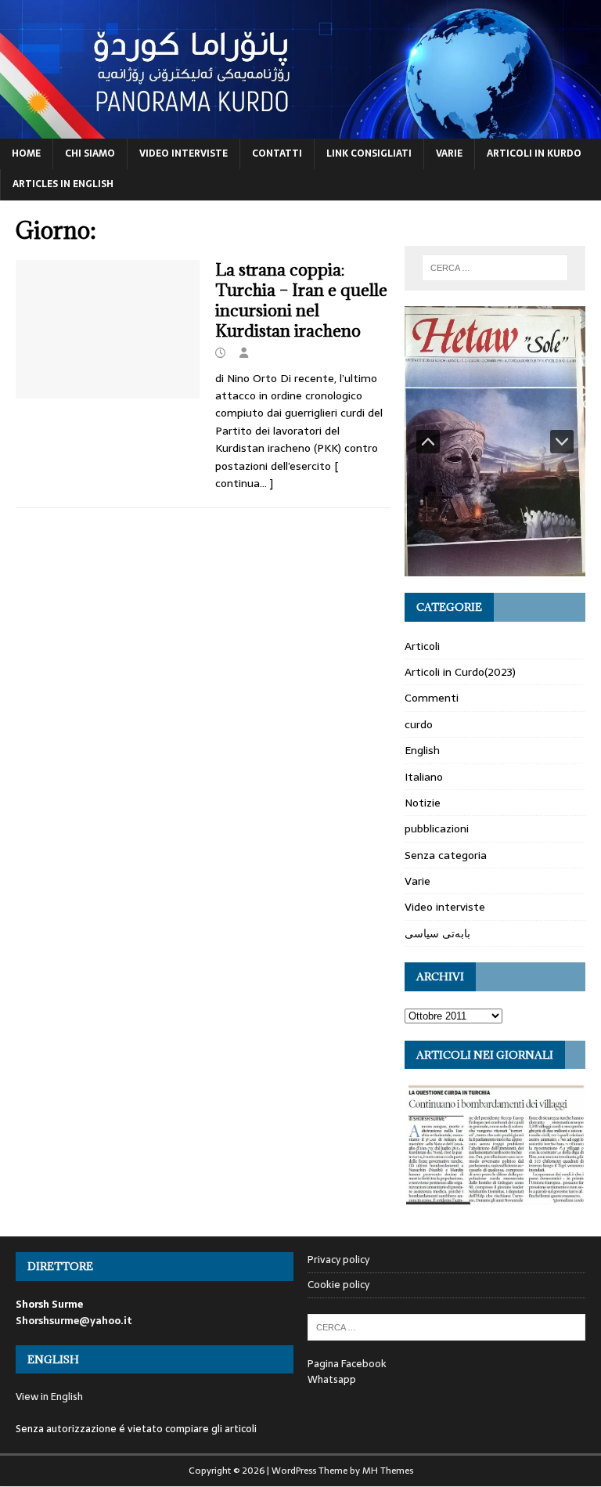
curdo (419, 724)
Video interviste (183, 153)
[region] (495, 441)
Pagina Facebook (347, 1363)
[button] (428, 441)
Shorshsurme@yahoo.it (74, 1320)
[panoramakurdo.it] (300, 130)
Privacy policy (338, 1260)
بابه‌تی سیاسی (437, 933)
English (422, 750)
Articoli (422, 646)
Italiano (424, 776)
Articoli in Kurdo (534, 153)
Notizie (423, 802)
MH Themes (387, 1470)
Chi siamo (90, 153)
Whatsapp (332, 1379)
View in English (49, 1396)
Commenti (432, 697)
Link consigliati (369, 153)
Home (26, 153)
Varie (449, 153)
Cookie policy (338, 1284)
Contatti (277, 153)
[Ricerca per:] (495, 267)
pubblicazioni (437, 828)
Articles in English (63, 184)
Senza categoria (446, 855)
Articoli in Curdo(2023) (460, 671)
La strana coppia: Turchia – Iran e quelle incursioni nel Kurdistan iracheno (301, 300)
